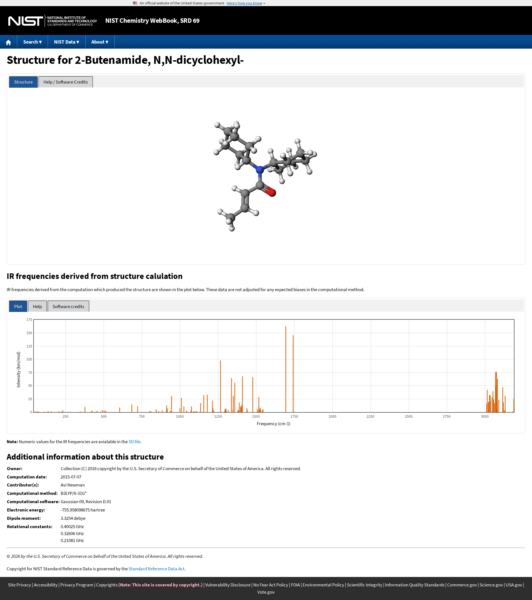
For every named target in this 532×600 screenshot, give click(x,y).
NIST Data (64, 42)
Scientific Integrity (364, 585)
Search (30, 42)
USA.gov (514, 585)
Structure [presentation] (23, 82)
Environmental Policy (323, 585)
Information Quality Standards (414, 585)
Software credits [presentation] (68, 306)
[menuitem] (8, 42)
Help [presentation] (37, 306)
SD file (134, 441)
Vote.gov (266, 592)
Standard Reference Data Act (157, 569)
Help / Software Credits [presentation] (66, 82)
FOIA (295, 585)
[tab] (23, 82)
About (97, 42)
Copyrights (106, 585)
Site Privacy (19, 585)
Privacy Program (76, 585)
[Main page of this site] (8, 42)
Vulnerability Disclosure (227, 585)
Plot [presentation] (18, 306)
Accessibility (46, 585)
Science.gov (491, 585)
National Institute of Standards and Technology (52, 20)
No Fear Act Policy (270, 585)
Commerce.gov (462, 585)
